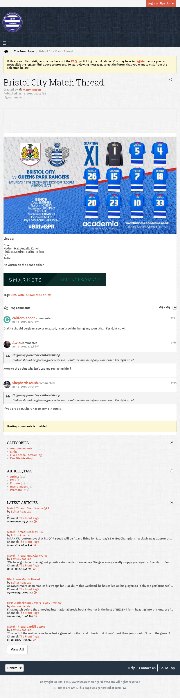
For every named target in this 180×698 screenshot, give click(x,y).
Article (22, 295)
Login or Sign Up (158, 3)
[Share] (170, 80)
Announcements (21, 448)
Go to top (167, 668)
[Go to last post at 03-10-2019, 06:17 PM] (35, 616)
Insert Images (19, 486)
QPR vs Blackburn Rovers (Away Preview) (35, 603)
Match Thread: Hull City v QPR (27, 555)
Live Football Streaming (26, 455)
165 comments (20, 308)
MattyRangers (32, 89)
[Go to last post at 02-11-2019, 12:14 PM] (34, 545)
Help (131, 668)
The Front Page (29, 518)
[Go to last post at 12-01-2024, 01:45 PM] (35, 521)
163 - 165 (165, 307)
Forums (46, 295)
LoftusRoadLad (21, 511)
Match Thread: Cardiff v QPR (26, 626)
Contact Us (147, 668)
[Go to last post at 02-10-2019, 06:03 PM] (34, 640)
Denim (12, 668)
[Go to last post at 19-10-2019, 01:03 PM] (34, 569)
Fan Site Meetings (22, 458)
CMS (14, 295)
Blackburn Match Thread (23, 579)
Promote (34, 295)
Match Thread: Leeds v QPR (25, 532)
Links (13, 451)
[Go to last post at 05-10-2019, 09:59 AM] (35, 592)
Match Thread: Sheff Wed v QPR (28, 508)
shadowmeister (21, 606)
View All (17, 649)
